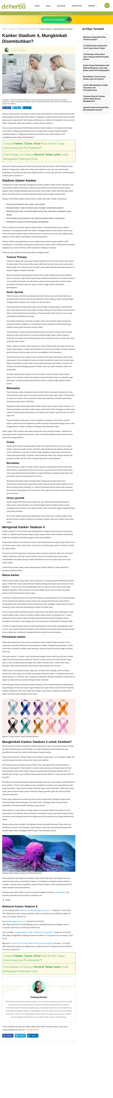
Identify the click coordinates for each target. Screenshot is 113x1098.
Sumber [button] (8, 900)
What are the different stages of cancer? (35, 910)
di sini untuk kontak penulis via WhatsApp (50, 1017)
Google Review (33, 1030)
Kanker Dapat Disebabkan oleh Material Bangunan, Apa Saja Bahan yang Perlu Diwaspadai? (96, 67)
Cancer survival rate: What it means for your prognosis (32, 943)
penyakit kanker (59, 892)
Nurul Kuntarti (19, 50)
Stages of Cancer (18, 921)
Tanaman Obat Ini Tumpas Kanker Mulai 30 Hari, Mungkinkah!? (94, 98)
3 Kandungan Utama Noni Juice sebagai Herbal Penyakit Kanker (95, 56)
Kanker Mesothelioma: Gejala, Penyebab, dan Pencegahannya (95, 87)
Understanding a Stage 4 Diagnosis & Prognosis (33, 932)
